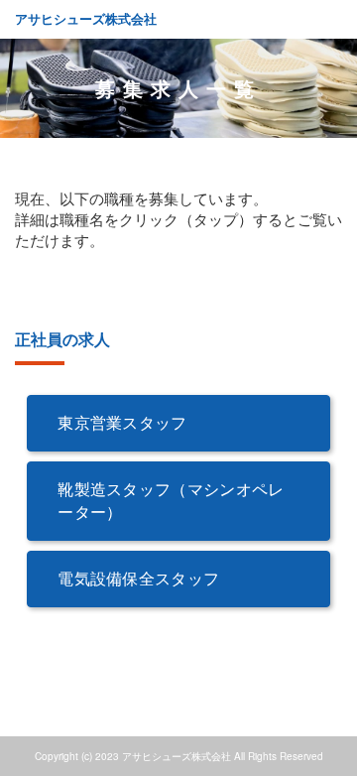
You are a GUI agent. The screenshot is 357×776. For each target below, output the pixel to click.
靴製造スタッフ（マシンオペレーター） (171, 500)
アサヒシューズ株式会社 (86, 18)
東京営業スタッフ (122, 422)
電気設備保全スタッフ (138, 578)
